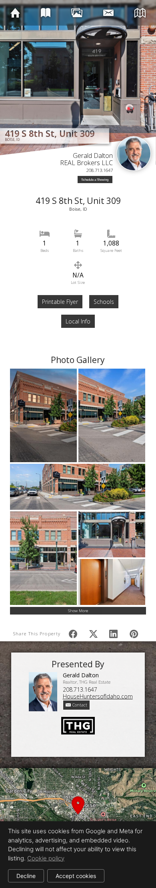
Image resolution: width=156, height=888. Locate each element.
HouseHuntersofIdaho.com (98, 696)
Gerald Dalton (93, 155)
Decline (26, 875)
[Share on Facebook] (73, 633)
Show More (78, 610)
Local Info (78, 321)
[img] (15, 12)
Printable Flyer (60, 301)
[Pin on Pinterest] (133, 633)
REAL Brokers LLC (86, 162)
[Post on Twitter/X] (93, 633)
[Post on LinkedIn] (113, 633)
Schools (104, 301)
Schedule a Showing (94, 180)
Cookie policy (45, 858)
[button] (78, 815)
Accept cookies (76, 875)
